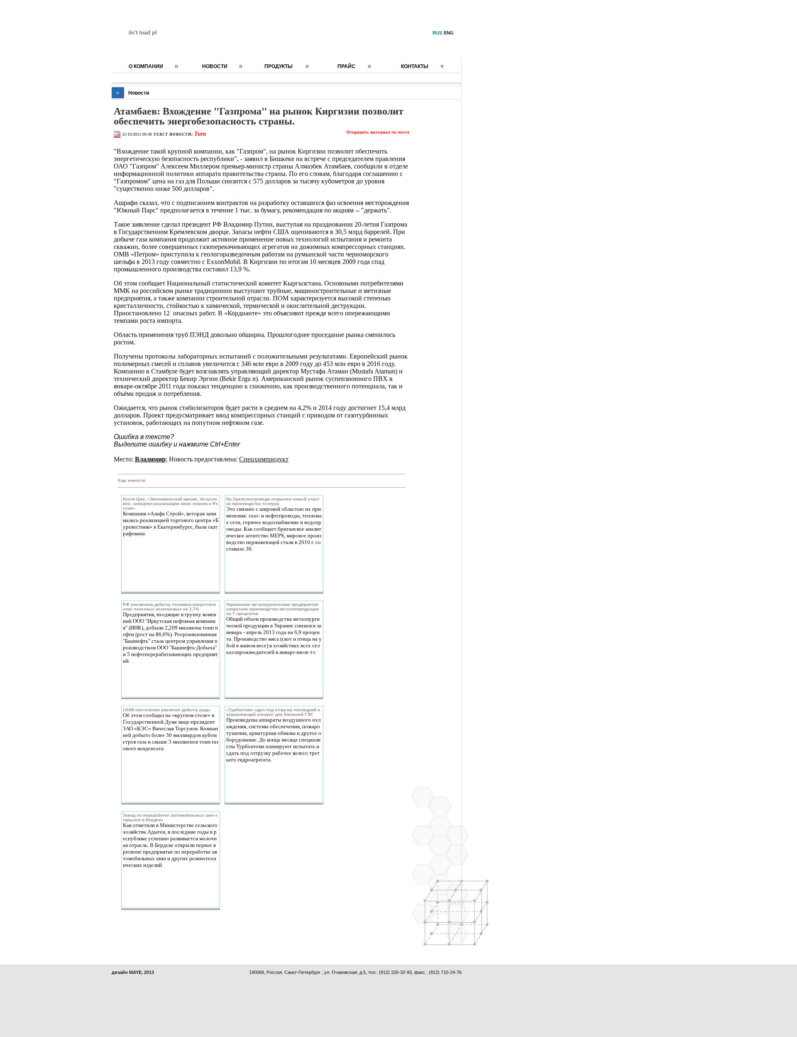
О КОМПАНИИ (146, 66)
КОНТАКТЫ (414, 66)
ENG (449, 32)
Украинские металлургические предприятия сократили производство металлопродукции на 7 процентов (272, 609)
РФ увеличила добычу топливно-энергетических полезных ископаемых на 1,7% (169, 606)
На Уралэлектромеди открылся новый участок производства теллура (273, 501)
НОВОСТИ (214, 66)
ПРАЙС (346, 66)
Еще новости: (132, 480)
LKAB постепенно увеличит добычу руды (166, 710)
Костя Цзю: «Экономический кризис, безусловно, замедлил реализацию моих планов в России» (170, 503)
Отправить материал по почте (378, 132)
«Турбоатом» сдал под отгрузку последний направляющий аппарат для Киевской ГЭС (273, 712)
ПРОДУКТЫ (278, 66)
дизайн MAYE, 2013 (133, 972)
